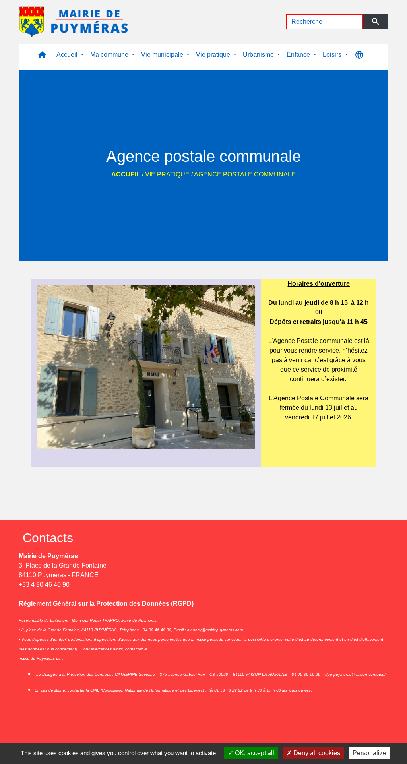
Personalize (369, 753)
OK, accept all (253, 753)
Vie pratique (167, 174)
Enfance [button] (299, 54)
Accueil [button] (67, 54)
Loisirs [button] (333, 54)
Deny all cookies (316, 753)
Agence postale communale (245, 174)
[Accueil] (74, 22)
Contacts (48, 538)
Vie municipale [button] (163, 54)
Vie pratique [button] (214, 54)
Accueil (125, 174)
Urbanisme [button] (259, 54)
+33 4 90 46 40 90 (44, 584)
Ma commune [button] (110, 54)
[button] (42, 56)
